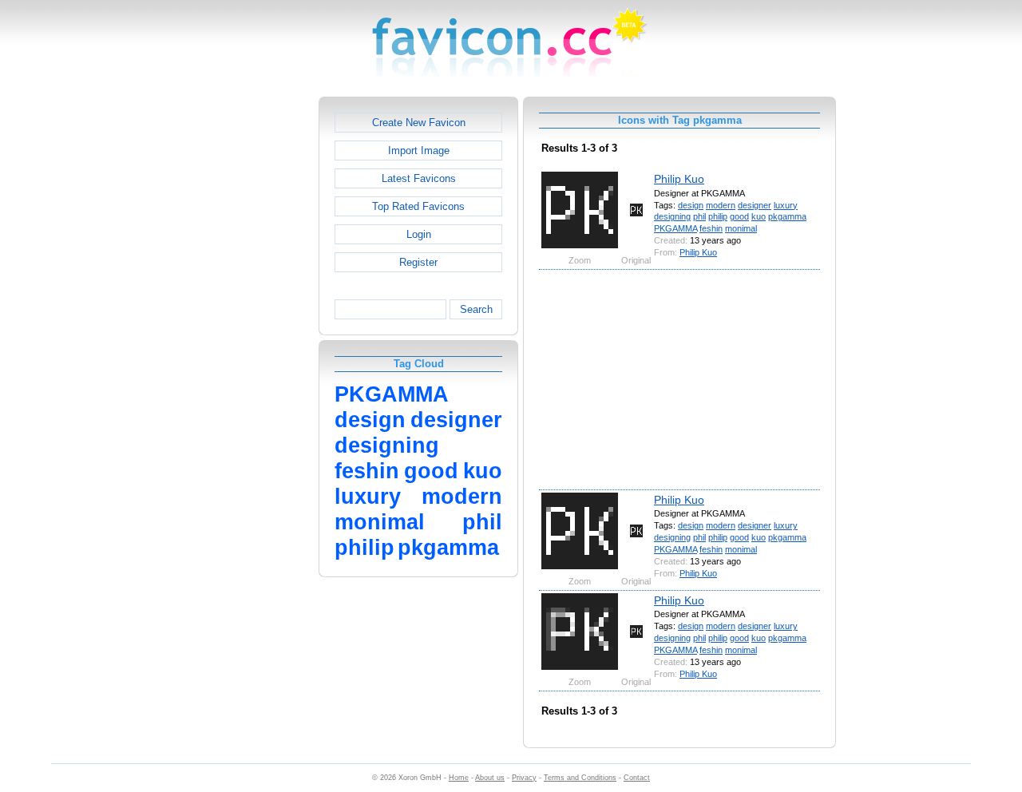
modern (720, 205)
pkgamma (787, 216)
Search (476, 309)
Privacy (524, 778)
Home (459, 778)
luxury (786, 205)
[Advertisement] (250, 336)
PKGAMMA (675, 228)
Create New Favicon (418, 123)
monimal (741, 228)
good (739, 216)
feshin (711, 228)
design (690, 205)
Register (418, 262)
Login (418, 234)
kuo (758, 216)
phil (699, 216)
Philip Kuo (679, 178)
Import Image (419, 150)
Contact (637, 778)
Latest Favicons (419, 178)
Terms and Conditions (580, 778)
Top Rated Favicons (418, 206)
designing (672, 216)
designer (754, 205)
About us (490, 778)
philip (717, 216)
